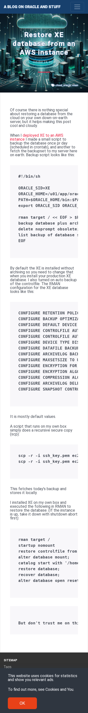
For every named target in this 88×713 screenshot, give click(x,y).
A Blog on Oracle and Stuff (32, 7)
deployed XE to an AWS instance (36, 137)
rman (75, 85)
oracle (67, 85)
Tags (7, 667)
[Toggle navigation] (77, 7)
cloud (58, 85)
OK (22, 703)
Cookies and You (59, 689)
